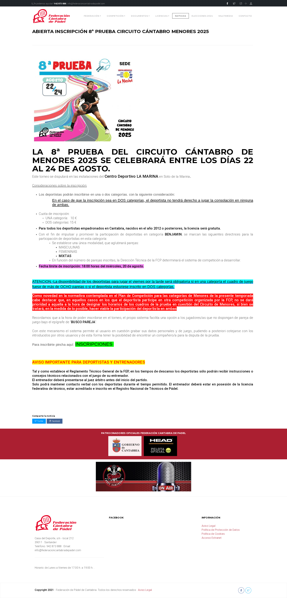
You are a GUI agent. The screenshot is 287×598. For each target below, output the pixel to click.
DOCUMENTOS (140, 15)
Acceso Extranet (211, 537)
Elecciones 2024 (202, 16)
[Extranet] (251, 3)
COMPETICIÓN (116, 15)
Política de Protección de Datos (221, 529)
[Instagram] (241, 3)
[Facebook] (227, 3)
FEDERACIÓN (92, 15)
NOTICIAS (180, 16)
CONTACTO (245, 16)
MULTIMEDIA (226, 16)
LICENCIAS (162, 15)
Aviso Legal (208, 525)
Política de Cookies (213, 533)
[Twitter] (234, 3)
